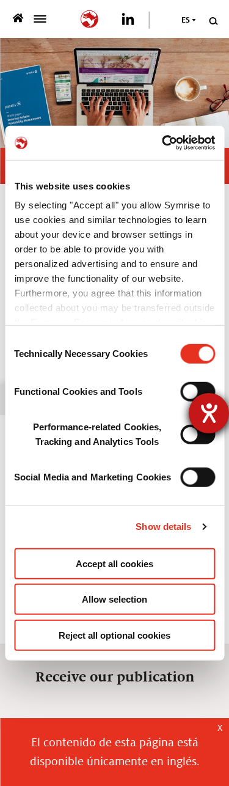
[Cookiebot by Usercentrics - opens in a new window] (163, 143)
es (185, 20)
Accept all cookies (114, 563)
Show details (163, 526)
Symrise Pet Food (19, 18)
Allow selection (114, 599)
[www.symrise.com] (92, 17)
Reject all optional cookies (114, 635)
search (213, 21)
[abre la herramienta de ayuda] (209, 413)
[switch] (197, 391)
